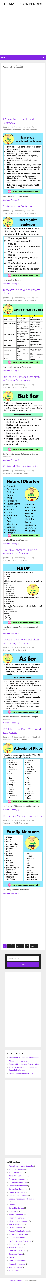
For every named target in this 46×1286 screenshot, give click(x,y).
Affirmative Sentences (17, 1176)
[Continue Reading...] (11, 200)
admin (6, 127)
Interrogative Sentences (12, 213)
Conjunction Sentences (18, 1189)
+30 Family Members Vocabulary (22, 816)
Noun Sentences (15, 1228)
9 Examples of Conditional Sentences (24, 1058)
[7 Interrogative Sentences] (23, 247)
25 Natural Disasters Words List (21, 466)
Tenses (12, 1257)
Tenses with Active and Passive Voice (24, 1064)
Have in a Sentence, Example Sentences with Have (20, 551)
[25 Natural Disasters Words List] (23, 507)
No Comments (31, 130)
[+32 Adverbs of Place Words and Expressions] (23, 773)
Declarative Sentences (18, 1196)
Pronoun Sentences (17, 1238)
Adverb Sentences (16, 1173)
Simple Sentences (16, 1248)
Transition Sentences (17, 1261)
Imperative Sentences (18, 1218)
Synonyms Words (16, 1254)
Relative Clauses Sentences (20, 1241)
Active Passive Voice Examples (21, 1166)
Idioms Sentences (16, 1215)
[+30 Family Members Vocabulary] (23, 856)
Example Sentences (23, 4)
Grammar (6, 387)
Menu (3, 57)
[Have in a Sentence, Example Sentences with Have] (23, 594)
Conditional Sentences (12, 130)
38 (27, 946)
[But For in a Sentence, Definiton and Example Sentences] (23, 421)
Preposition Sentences (18, 1234)
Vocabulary (7, 473)
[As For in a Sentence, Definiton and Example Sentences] (23, 683)
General (12, 1205)
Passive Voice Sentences (19, 1231)
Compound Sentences (18, 1182)
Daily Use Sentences (17, 1192)
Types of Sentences (17, 1264)
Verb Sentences (15, 1267)
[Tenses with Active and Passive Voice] (23, 334)
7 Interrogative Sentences (18, 206)
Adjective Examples (17, 1169)
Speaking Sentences (17, 1251)
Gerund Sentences (16, 1208)
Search (23, 964)
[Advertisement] (23, 31)
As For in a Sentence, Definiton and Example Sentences (21, 641)
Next (33, 946)
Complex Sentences (17, 1179)
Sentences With (15, 1244)
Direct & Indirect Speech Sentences (23, 1199)
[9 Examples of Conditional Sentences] (23, 163)
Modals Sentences (16, 1224)
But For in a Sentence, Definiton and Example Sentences (21, 378)
